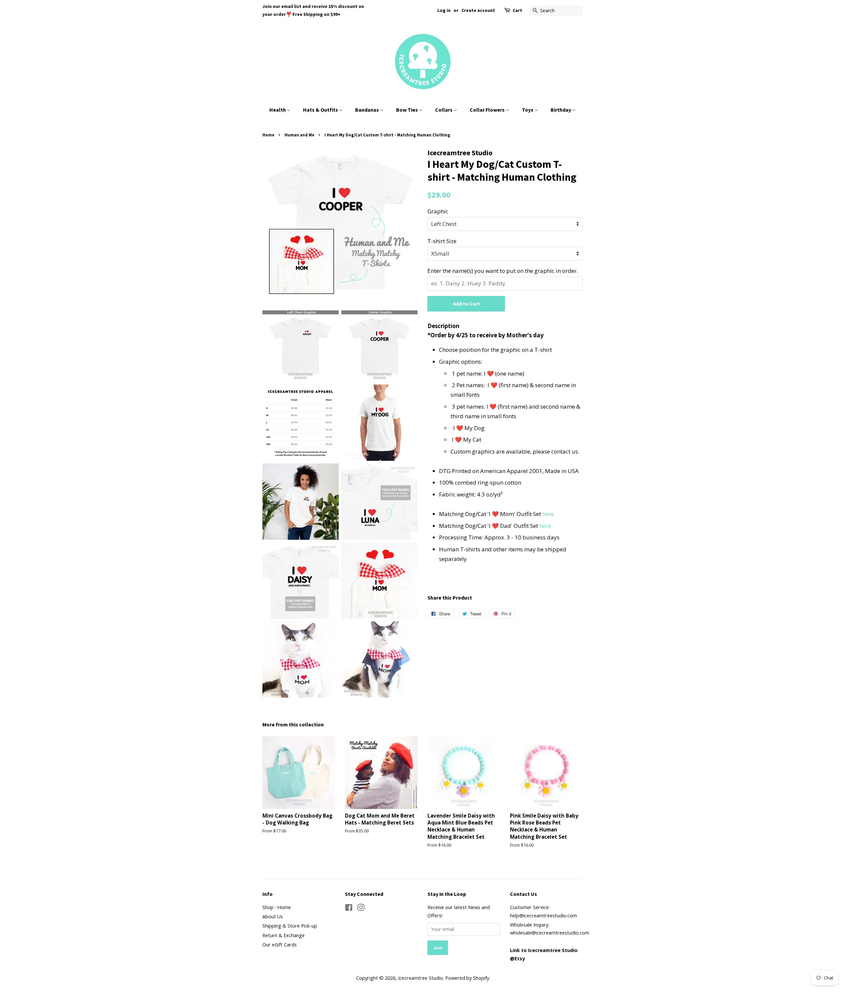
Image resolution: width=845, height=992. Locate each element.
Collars (444, 109)
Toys (528, 109)
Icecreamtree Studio (420, 978)
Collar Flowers (488, 109)
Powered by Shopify (467, 978)
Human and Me (299, 134)
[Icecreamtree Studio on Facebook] (349, 908)
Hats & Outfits (321, 109)
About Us (272, 916)
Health (278, 109)
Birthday (561, 109)
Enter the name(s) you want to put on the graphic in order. (502, 271)
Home (268, 134)
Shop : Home (276, 907)
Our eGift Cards (279, 944)
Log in (444, 10)
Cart (517, 10)
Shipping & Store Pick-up (289, 926)
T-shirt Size (441, 241)
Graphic (437, 211)
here (548, 514)
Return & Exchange (283, 935)
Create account (478, 10)
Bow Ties (407, 109)
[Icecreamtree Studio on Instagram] (360, 908)
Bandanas (367, 109)
